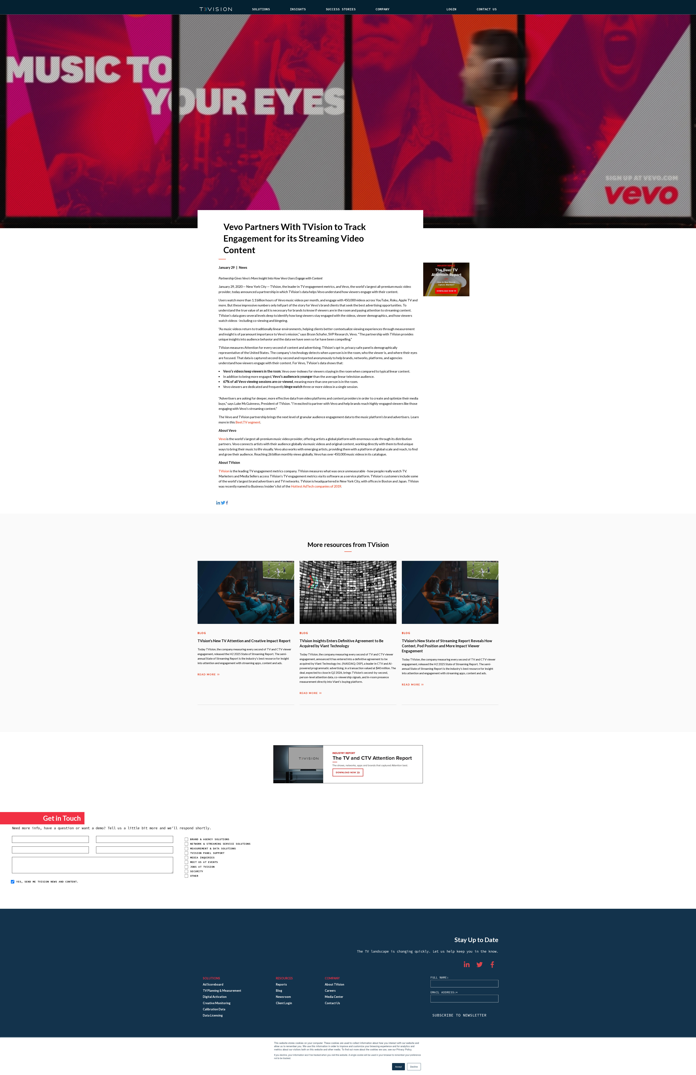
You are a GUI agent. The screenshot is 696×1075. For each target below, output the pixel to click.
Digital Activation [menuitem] (215, 996)
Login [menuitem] (451, 9)
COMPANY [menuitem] (332, 978)
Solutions (261, 9)
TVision (224, 471)
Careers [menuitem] (330, 990)
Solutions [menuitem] (211, 978)
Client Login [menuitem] (284, 1003)
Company (383, 9)
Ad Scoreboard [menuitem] (213, 984)
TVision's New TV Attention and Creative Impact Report (244, 641)
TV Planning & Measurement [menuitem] (222, 990)
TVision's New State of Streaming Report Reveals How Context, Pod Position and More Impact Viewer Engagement (447, 646)
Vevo (222, 439)
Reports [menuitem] (281, 984)
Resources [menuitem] (284, 978)
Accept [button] (398, 1066)
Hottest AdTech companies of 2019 (316, 486)
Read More (207, 674)
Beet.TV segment (247, 422)
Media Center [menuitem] (334, 996)
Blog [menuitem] (279, 990)
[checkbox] (231, 857)
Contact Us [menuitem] (487, 9)
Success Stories (341, 9)
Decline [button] (414, 1066)
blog (202, 633)
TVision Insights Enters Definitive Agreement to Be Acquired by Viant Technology (341, 643)
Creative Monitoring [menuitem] (217, 1003)
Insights (298, 9)
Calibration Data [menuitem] (214, 1009)
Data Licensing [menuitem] (213, 1015)
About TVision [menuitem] (334, 984)
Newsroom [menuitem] (283, 996)
